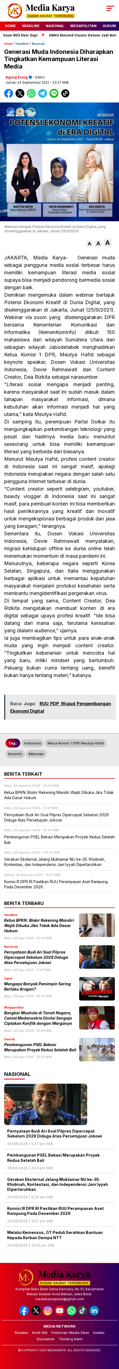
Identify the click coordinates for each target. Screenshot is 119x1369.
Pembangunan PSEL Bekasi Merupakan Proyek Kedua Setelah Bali (53, 1157)
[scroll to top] (111, 1337)
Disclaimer (46, 1339)
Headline (31, 26)
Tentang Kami (70, 1339)
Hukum (109, 26)
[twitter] (36, 1314)
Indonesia (32, 743)
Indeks (99, 1332)
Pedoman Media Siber (70, 1332)
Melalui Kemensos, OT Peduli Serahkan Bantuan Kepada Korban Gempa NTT (55, 1235)
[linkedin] (94, 1314)
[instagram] (48, 1314)
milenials (36, 754)
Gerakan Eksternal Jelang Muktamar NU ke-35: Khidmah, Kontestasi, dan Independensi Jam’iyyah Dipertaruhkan (57, 1184)
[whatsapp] (71, 1314)
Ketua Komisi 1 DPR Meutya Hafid (76, 743)
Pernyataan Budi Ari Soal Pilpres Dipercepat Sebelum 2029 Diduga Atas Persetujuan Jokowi (36, 957)
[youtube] (60, 1314)
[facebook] (24, 1314)
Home (10, 26)
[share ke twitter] (21, 96)
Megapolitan (83, 26)
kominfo (15, 754)
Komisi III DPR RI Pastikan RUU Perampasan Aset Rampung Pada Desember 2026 (55, 1211)
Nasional (55, 26)
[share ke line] (55, 96)
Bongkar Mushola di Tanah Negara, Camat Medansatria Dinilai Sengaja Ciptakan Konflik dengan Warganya (38, 1018)
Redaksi (21, 1332)
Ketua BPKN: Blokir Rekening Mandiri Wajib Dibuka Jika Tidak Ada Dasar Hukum (39, 925)
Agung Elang (17, 77)
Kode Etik (40, 1332)
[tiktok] (82, 1314)
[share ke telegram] (43, 96)
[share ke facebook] (9, 96)
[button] (89, 244)
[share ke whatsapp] (32, 96)
